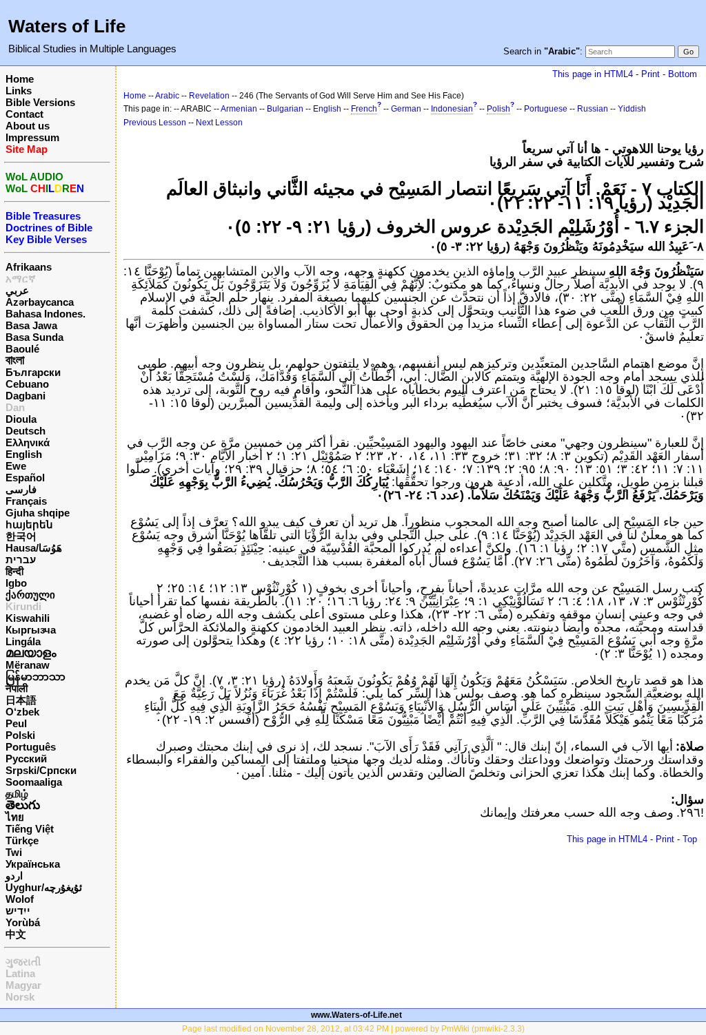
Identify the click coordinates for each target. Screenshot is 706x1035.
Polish (498, 109)
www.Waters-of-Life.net (356, 1015)
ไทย (15, 817)
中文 (16, 934)
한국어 (21, 536)
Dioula (21, 419)
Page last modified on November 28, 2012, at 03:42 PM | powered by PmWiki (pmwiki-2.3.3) (353, 1029)
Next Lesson (219, 122)
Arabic (167, 96)
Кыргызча (31, 630)
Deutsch (26, 431)
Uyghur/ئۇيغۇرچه (44, 887)
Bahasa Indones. (45, 314)
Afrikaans (29, 267)
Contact (24, 114)
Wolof (20, 899)
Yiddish (632, 109)
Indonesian (452, 109)
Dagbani (26, 395)
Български (33, 372)
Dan (15, 407)
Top (690, 839)
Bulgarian (285, 109)
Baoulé (22, 349)
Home (20, 79)
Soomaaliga (34, 782)
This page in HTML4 (592, 74)
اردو (14, 875)
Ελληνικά (28, 442)
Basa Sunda (34, 337)
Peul (16, 723)
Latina (20, 973)
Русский (26, 758)
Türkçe (22, 840)
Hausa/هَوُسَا (34, 548)
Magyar (23, 985)
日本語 (21, 700)
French (364, 109)
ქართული (30, 594)
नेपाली (17, 688)
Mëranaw (28, 665)
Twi (14, 852)
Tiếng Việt (30, 829)
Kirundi (23, 606)
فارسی (21, 489)
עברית (21, 559)
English (24, 454)
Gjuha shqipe (38, 513)
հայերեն (29, 524)
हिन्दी (14, 571)
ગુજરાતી (23, 962)
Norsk (20, 997)
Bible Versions (40, 102)
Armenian (239, 109)
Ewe (16, 466)
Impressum (32, 137)
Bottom (682, 74)
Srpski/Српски (41, 770)
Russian (592, 109)
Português (31, 747)
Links (19, 90)
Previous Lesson (154, 122)
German (406, 109)
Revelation (209, 96)
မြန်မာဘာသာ (35, 676)
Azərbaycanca (40, 302)
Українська (33, 864)
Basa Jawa (31, 325)
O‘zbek (22, 712)
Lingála (23, 641)
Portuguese (545, 109)
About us (28, 126)
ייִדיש (18, 911)
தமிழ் (17, 793)
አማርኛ (21, 278)
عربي (17, 290)
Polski (20, 735)
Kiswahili (28, 618)
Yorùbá (23, 922)
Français (26, 501)
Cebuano (27, 384)
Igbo (16, 583)
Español (25, 477)
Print (650, 74)
